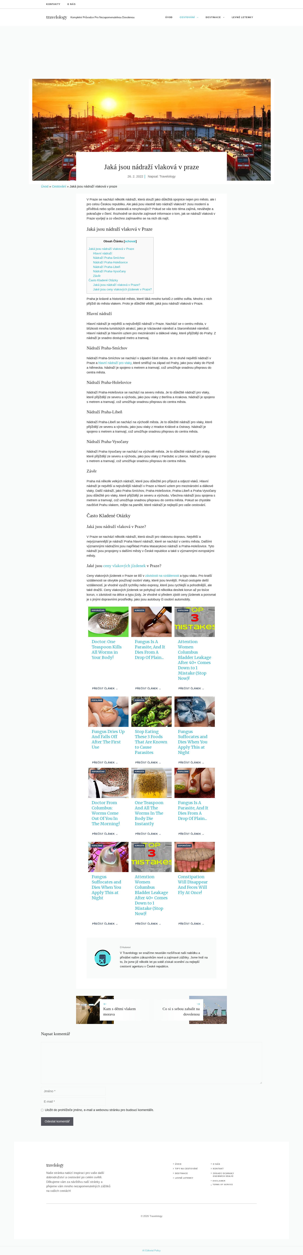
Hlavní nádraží (102, 253)
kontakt (218, 1169)
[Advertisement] (151, 52)
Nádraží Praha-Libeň (106, 267)
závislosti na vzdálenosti (162, 575)
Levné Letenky (242, 17)
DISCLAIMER (219, 1181)
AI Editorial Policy (151, 1250)
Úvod (169, 17)
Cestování (187, 17)
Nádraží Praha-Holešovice (110, 262)
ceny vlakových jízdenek (124, 565)
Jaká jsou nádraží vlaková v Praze (111, 249)
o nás (216, 1164)
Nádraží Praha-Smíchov (109, 257)
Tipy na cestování (186, 1169)
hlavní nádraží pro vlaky (115, 363)
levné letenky (184, 1178)
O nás (71, 4)
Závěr (97, 276)
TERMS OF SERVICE (223, 1184)
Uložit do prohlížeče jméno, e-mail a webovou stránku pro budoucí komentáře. (99, 1110)
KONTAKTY (53, 4)
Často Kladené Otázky (103, 280)
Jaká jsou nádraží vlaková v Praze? (116, 285)
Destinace (213, 17)
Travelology (167, 176)
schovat (130, 241)
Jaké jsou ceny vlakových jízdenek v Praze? (122, 289)
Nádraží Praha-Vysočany (109, 271)
